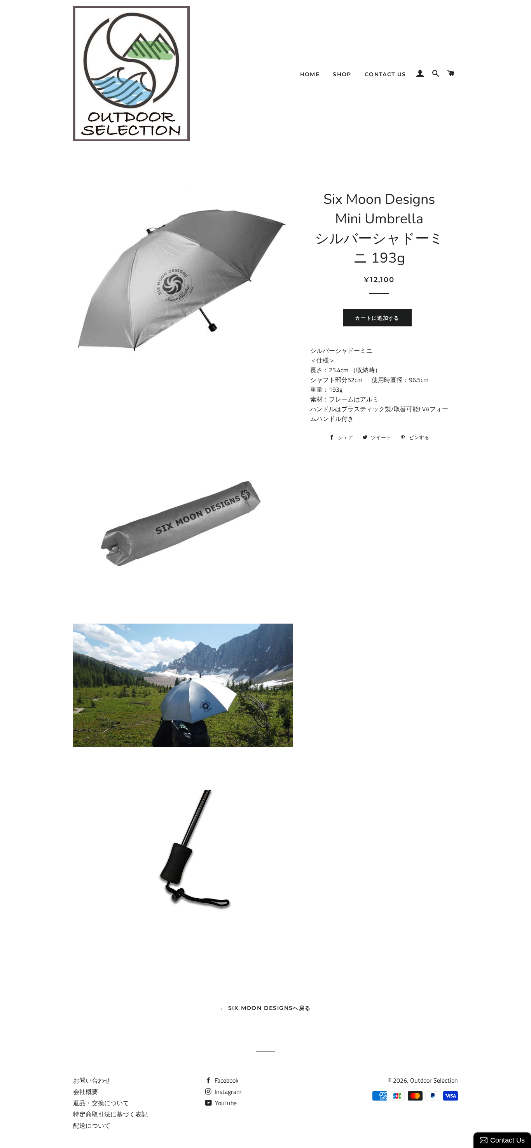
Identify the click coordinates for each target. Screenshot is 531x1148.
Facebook (226, 1080)
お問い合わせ (91, 1080)
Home (310, 74)
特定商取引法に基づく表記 (110, 1114)
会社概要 (85, 1091)
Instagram (227, 1091)
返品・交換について (101, 1103)
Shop (342, 74)
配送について (91, 1125)
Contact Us (385, 74)
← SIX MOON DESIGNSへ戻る (265, 1007)
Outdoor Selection (434, 1080)
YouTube (225, 1103)
